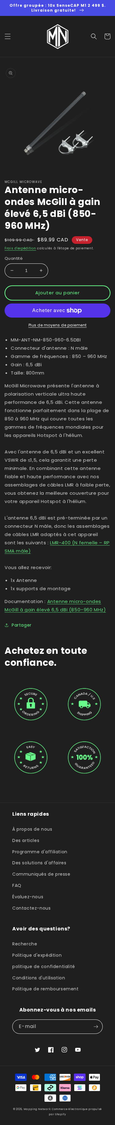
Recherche (24, 944)
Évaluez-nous (27, 897)
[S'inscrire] (95, 1026)
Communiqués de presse (41, 874)
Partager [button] (22, 625)
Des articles (25, 840)
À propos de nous (32, 829)
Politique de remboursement (45, 989)
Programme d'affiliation (39, 852)
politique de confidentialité (43, 966)
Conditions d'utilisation (38, 978)
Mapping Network (37, 1109)
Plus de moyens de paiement (58, 325)
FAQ (16, 885)
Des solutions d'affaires (39, 863)
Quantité (14, 258)
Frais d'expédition (20, 248)
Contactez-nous (31, 908)
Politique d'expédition (37, 955)
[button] (7, 36)
